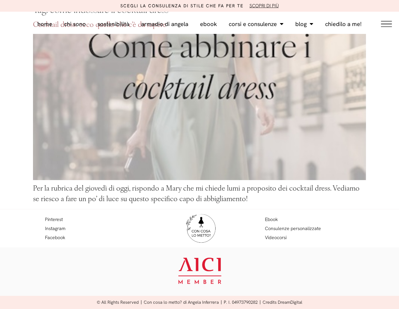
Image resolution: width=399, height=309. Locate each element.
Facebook (55, 237)
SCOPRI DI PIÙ (264, 6)
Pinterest (54, 219)
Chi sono (75, 24)
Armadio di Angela (164, 24)
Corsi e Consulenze (253, 24)
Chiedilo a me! (343, 24)
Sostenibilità (113, 24)
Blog (301, 24)
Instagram (55, 228)
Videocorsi (276, 237)
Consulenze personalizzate (293, 228)
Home (44, 24)
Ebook (208, 24)
